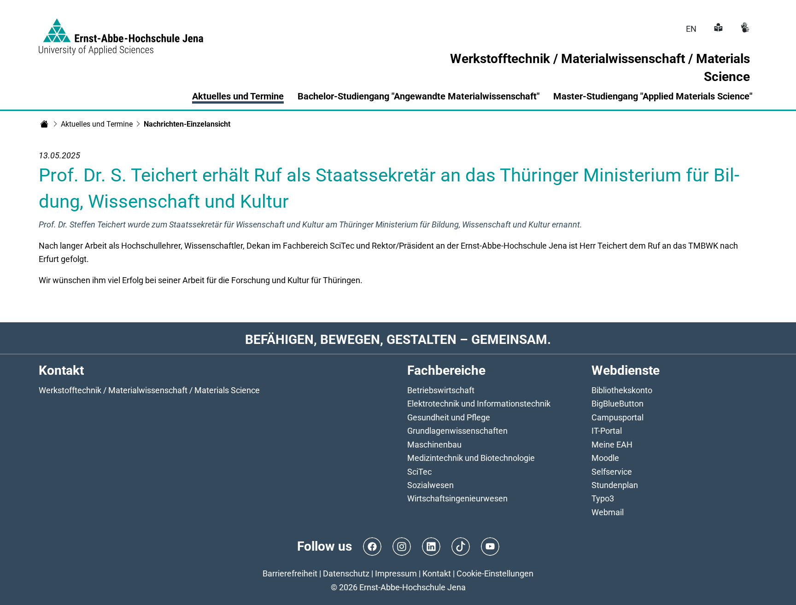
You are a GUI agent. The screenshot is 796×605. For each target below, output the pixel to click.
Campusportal (617, 417)
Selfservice (611, 472)
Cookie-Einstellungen (495, 573)
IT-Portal (606, 431)
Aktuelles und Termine (238, 96)
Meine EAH (611, 444)
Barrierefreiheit (290, 573)
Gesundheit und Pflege (448, 417)
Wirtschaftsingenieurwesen (457, 498)
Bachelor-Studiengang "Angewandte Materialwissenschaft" (418, 96)
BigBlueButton (617, 403)
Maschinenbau (434, 444)
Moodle (605, 458)
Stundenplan (614, 485)
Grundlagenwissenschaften (457, 431)
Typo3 (602, 498)
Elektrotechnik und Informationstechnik (478, 403)
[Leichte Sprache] (717, 28)
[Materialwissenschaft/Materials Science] (44, 123)
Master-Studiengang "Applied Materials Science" (652, 96)
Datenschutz (346, 573)
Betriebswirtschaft (440, 390)
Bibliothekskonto (621, 390)
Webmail (607, 512)
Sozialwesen (430, 485)
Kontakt (436, 573)
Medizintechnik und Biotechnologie (471, 458)
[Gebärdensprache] (744, 28)
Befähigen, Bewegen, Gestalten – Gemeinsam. (398, 339)
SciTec (419, 472)
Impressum (396, 573)
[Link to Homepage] (121, 31)
